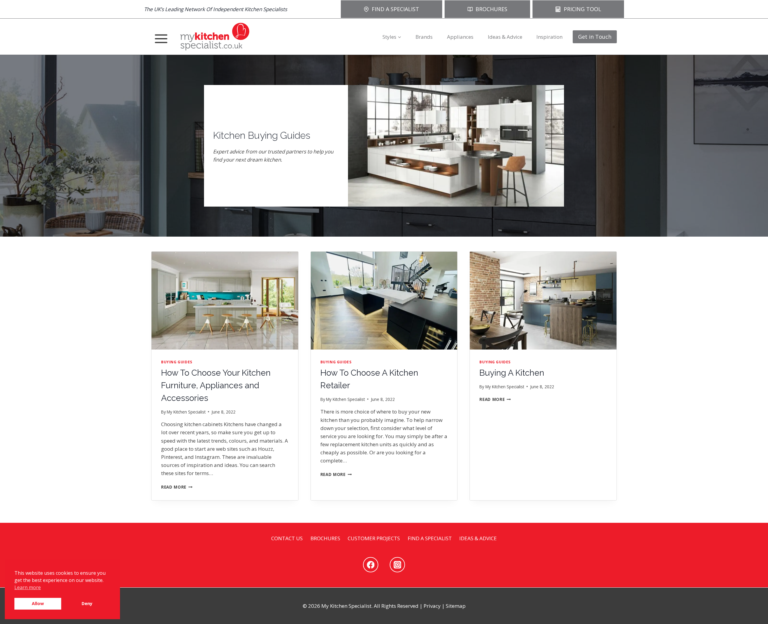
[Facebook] (370, 564)
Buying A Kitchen (511, 373)
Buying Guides (176, 361)
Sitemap (456, 605)
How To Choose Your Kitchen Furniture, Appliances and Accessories (216, 385)
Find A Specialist (430, 538)
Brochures (325, 538)
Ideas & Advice (505, 36)
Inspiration (549, 36)
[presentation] (225, 301)
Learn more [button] (27, 587)
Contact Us (287, 538)
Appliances (460, 36)
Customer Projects (374, 538)
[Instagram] (397, 564)
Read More (175, 487)
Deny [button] (87, 603)
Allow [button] (38, 603)
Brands (424, 36)
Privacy (432, 605)
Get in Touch (594, 36)
